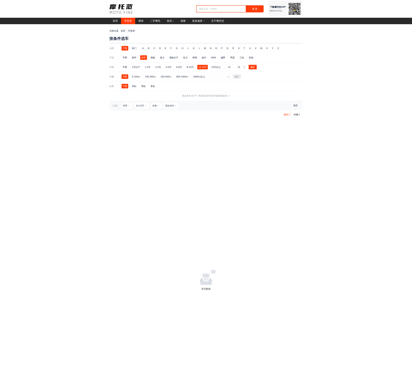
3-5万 (168, 67)
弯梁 (232, 57)
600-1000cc (182, 76)
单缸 (134, 86)
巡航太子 (173, 57)
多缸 (153, 86)
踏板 (153, 57)
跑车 (134, 57)
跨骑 (194, 57)
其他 (251, 57)
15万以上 (216, 67)
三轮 (241, 57)
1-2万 (147, 67)
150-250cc (150, 76)
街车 (143, 57)
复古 (162, 57)
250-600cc (166, 76)
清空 (295, 105)
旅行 (204, 57)
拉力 (185, 57)
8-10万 (190, 67)
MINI (213, 57)
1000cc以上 (199, 76)
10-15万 (202, 67)
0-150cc (136, 76)
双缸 (143, 86)
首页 (123, 31)
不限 (125, 48)
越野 (223, 57)
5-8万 (179, 67)
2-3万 (158, 67)
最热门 (287, 114)
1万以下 (136, 67)
